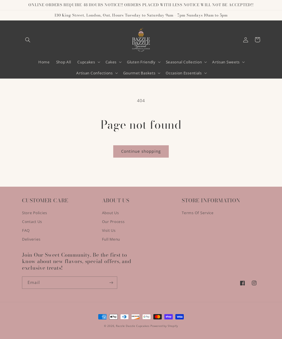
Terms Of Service (198, 212)
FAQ (26, 230)
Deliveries (31, 239)
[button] (28, 40)
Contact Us (32, 221)
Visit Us (109, 230)
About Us (110, 212)
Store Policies (34, 212)
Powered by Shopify (164, 326)
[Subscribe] (111, 282)
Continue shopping (141, 151)
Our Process (113, 221)
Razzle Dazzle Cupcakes (132, 326)
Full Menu (111, 239)
